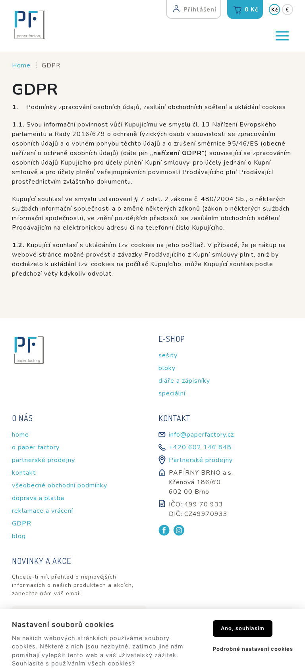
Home (21, 65)
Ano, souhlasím (242, 628)
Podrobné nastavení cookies (253, 649)
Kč (274, 9)
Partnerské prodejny (201, 460)
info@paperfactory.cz (201, 434)
